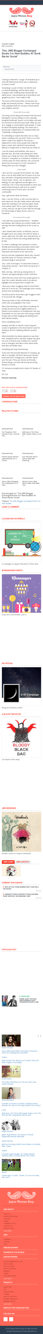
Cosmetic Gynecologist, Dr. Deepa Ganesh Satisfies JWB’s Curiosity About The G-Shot (18, 1155)
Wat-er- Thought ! (10, 1297)
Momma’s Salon (9, 1301)
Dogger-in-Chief (10, 1276)
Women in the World (14, 1252)
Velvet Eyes (8, 1287)
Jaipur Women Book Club (13, 1262)
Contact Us (8, 1226)
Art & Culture (9, 1266)
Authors (7, 1219)
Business (7, 1271)
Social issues (7, 1079)
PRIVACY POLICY (9, 1228)
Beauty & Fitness (10, 1269)
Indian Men (25, 996)
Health (4, 1150)
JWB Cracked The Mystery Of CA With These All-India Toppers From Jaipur (20, 1061)
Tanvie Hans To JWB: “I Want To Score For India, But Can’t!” (20, 1176)
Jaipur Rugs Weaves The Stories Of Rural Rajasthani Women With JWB (17, 1135)
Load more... (8, 1231)
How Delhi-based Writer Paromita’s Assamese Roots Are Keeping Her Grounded (19, 1052)
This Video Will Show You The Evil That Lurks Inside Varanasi (19, 1083)
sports (4, 1172)
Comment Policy (10, 1223)
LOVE (5, 1244)
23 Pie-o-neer (8, 1264)
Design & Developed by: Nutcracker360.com (22, 1331)
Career (4, 1057)
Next (40, 1036)
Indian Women (7, 1047)
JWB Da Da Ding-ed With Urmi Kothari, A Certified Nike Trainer (21, 1145)
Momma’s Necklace (11, 1299)
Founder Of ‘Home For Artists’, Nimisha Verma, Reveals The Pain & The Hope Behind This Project (21, 1104)
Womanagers (9, 1292)
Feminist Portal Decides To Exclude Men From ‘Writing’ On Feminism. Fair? (20, 895)
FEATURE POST (8, 1100)
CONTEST (7, 1242)
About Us (7, 1214)
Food (4, 1110)
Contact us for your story (14, 396)
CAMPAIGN (7, 1239)
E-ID (5, 1289)
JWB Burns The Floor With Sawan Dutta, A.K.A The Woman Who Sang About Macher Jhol (21, 1114)
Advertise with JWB (11, 1216)
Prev (38, 1036)
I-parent (7, 1294)
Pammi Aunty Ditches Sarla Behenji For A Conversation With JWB (28, 1000)
